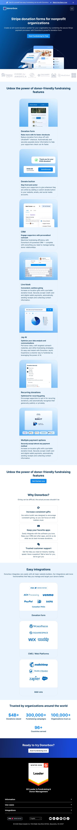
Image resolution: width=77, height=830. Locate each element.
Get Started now (38, 481)
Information (10, 799)
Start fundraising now (38, 751)
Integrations (10, 810)
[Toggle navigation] (72, 8)
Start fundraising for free (38, 36)
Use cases (9, 805)
